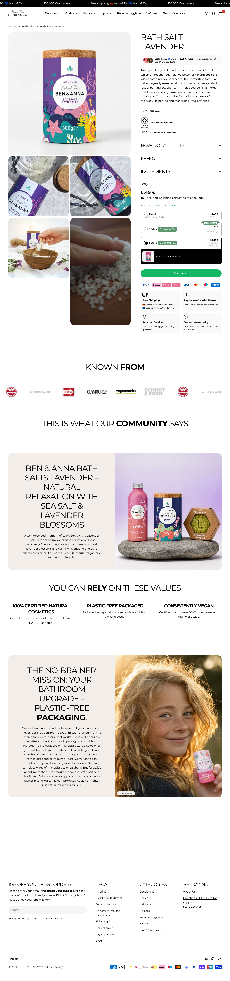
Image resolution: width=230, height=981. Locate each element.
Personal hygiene (151, 917)
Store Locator (192, 906)
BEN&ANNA (27, 967)
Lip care (144, 910)
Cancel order (104, 928)
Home (12, 26)
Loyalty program (107, 934)
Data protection (106, 904)
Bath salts (28, 26)
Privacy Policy (56, 918)
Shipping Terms (106, 921)
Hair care (145, 904)
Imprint (101, 891)
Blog (99, 940)
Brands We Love (150, 930)
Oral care (145, 898)
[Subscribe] (82, 910)
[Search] (206, 13)
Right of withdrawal (109, 898)
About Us (189, 891)
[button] (181, 215)
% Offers (144, 923)
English (13, 958)
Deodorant (146, 891)
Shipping (165, 197)
